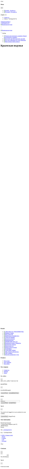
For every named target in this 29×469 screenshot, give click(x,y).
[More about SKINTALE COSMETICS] (11, 336)
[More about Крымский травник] (10, 344)
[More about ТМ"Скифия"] (8, 353)
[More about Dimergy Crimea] (9, 333)
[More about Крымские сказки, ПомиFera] (12, 343)
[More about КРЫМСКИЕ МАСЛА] (11, 341)
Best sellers (7, 363)
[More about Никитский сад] (9, 346)
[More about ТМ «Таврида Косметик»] (11, 351)
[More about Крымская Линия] (9, 339)
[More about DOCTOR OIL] (8, 334)
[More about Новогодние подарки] (10, 347)
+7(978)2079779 (5, 23)
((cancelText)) (4, 393)
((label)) (3, 401)
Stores (5, 373)
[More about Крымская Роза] (8, 340)
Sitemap (6, 371)
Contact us (6, 17)
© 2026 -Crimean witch (7, 435)
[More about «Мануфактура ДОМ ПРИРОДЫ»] (14, 331)
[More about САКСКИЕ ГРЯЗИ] (10, 350)
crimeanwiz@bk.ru (5, 21)
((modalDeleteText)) (13, 393)
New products (7, 362)
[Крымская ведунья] (6, 24)
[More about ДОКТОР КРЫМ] (9, 337)
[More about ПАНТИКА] (8, 349)
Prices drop (7, 361)
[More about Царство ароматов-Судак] (11, 354)
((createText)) (12, 402)
